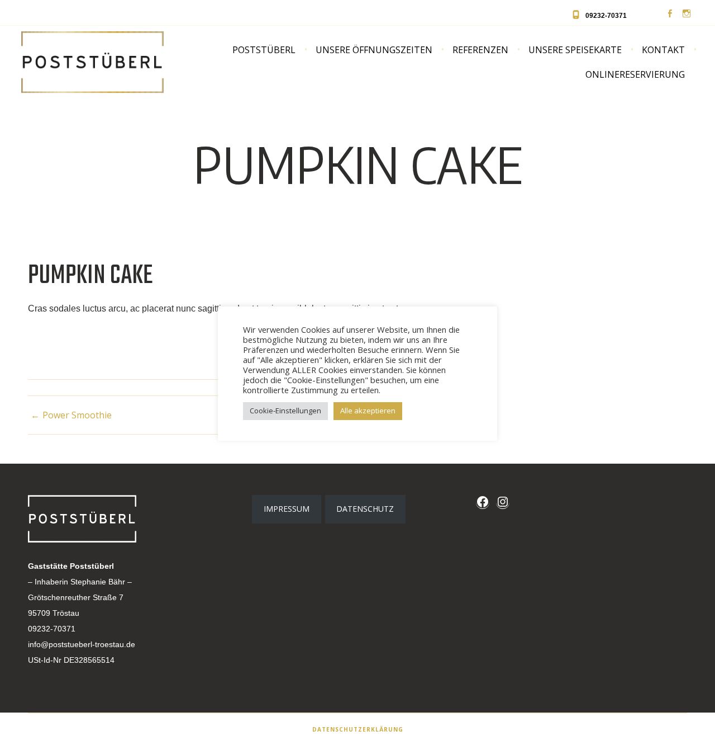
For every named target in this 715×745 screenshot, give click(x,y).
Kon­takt (663, 49)
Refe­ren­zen (480, 49)
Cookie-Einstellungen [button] (285, 410)
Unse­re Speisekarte (575, 49)
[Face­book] (669, 13)
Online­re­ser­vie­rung (635, 74)
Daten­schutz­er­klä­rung (357, 729)
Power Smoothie (77, 415)
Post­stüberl (263, 49)
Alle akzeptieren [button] (367, 410)
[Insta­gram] (686, 13)
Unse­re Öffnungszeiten (374, 49)
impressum (286, 508)
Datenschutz (365, 508)
